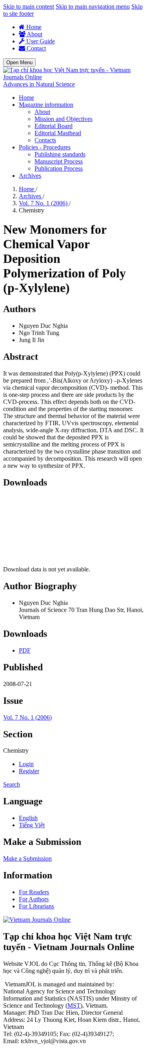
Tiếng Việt (32, 825)
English (28, 818)
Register (29, 771)
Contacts (45, 140)
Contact (35, 48)
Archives (30, 175)
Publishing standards (59, 154)
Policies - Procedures (45, 147)
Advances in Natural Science (39, 84)
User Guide (40, 41)
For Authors (34, 899)
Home (33, 27)
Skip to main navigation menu (93, 6)
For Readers (34, 892)
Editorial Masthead (57, 133)
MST (73, 1005)
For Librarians (36, 906)
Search (11, 784)
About (33, 34)
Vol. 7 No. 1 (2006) (44, 203)
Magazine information (46, 104)
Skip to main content (28, 6)
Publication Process (58, 168)
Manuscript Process (58, 161)
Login (26, 764)
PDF (25, 650)
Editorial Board (53, 126)
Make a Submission (27, 858)
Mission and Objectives (63, 118)
